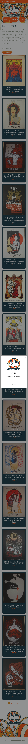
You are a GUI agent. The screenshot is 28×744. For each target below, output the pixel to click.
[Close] (25, 357)
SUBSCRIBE (14, 384)
